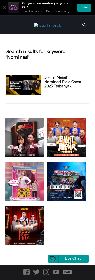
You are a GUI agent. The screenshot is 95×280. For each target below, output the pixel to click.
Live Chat (73, 258)
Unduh (84, 7)
